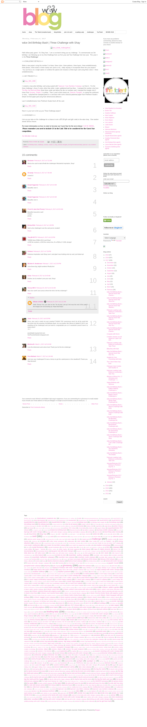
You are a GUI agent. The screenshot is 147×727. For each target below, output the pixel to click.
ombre (83, 629)
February (110, 289)
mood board (33, 625)
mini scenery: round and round (64, 623)
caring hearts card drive (76, 536)
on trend (98, 629)
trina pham (118, 685)
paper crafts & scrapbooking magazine (73, 631)
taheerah (57, 667)
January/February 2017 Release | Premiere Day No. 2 (114, 477)
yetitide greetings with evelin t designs (34, 701)
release (119, 637)
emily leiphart (39, 555)
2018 (107, 257)
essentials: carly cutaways (101, 555)
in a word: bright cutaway (98, 575)
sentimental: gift (39, 655)
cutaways (116, 547)
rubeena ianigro (116, 639)
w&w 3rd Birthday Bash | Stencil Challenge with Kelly (115, 406)
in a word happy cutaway (105, 573)
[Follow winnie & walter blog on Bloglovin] (113, 229)
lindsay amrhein (45, 614)
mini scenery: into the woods (62, 621)
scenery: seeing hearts (104, 647)
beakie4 (46, 530)
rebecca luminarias (109, 637)
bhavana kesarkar (75, 530)
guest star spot (37, 567)
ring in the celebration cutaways (95, 639)
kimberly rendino (66, 607)
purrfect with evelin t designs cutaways (73, 637)
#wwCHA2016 (28, 520)
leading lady (53, 611)
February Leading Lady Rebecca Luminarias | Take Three (114, 344)
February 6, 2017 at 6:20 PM (46, 237)
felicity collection (28, 561)
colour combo (93, 541)
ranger (99, 637)
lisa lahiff (62, 614)
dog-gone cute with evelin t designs (62, 551)
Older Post (94, 404)
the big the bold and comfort (82, 671)
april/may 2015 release (69, 528)
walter (100, 691)
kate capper (115, 605)
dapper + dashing (40, 549)
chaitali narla (85, 539)
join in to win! (68, 32)
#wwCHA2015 (117, 518)
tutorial (54, 689)
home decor (99, 571)
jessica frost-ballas (50, 603)
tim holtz (78, 685)
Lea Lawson (109, 122)
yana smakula (117, 699)
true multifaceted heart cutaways (100, 687)
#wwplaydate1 (62, 520)
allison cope (50, 526)
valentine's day (35, 691)
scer (56, 651)
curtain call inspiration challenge (94, 547)
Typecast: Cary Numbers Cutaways (70, 86)
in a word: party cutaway (60, 585)
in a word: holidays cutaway (39, 581)
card (34, 536)
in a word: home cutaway (56, 581)
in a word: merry (90, 583)
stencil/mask (99, 663)
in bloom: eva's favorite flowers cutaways (75, 593)
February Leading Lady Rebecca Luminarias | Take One (114, 459)
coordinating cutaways (75, 543)
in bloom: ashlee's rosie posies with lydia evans (78, 589)
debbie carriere (52, 549)
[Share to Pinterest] (61, 142)
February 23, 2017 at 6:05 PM (41, 318)
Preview (105, 186)
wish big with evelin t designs (52, 699)
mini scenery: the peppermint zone (97, 623)
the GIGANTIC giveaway (100, 681)
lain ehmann (36, 609)
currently (81, 547)
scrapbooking (63, 651)
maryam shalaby (89, 616)
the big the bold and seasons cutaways (108, 677)
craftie (92, 545)
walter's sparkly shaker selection (112, 691)
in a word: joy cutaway (104, 581)
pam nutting (44, 631)
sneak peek (68, 659)
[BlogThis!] (54, 142)
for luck (101, 561)
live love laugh (70, 614)
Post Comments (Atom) (38, 407)
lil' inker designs (104, 612)
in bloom (95, 587)
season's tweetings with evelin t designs (107, 651)
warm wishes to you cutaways (49, 693)
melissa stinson (113, 617)
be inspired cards (36, 530)
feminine (37, 561)
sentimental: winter (66, 655)
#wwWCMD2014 (104, 520)
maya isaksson (72, 618)
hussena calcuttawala (32, 573)
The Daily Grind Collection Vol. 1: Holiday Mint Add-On (76, 681)
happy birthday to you (88, 567)
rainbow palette (91, 637)
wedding (37, 695)
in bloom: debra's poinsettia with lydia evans (109, 591)
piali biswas (111, 633)
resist (33, 639)
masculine (99, 616)
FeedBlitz (106, 188)
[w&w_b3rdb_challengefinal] (60, 48)
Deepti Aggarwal (33, 185)
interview (107, 599)
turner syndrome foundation (42, 689)
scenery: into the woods (73, 645)
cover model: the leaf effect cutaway (54, 545)
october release (74, 629)
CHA (78, 539)
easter (78, 553)
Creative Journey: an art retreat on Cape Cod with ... (114, 338)
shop (30, 32)
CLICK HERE (88, 126)
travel (111, 685)
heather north (52, 571)
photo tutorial (102, 633)
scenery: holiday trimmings (55, 645)
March (109, 287)
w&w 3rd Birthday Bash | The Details (114, 453)
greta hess (115, 565)
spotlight (79, 661)
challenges (90, 32)
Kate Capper (109, 115)
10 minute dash (70, 522)
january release (60, 601)
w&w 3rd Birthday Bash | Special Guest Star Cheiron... (114, 293)
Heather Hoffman (110, 113)
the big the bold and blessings (35, 671)
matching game (117, 616)
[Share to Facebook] (58, 142)
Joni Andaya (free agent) (112, 142)
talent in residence (99, 667)
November (110, 265)
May (108, 281)
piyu (41, 635)
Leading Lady (79, 32)
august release (101, 528)
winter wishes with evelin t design (69, 697)
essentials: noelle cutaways (86, 557)
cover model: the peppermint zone (78, 545)
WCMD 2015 (93, 693)
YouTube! (100, 32)
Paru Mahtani (32, 356)
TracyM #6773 (32, 237)
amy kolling (71, 526)
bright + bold (75, 534)
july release (60, 605)
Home (61, 404)
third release (52, 685)
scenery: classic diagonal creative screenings (99, 643)
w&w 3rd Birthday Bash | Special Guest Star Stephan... (114, 305)
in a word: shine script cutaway (94, 585)
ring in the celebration (58, 639)
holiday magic (78, 571)
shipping (72, 657)
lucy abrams (115, 614)
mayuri (82, 618)
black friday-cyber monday (112, 532)
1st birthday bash (81, 522)
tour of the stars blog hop (90, 685)
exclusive (26, 559)
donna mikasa (117, 551)
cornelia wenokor (87, 543)
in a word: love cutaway (75, 583)
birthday (90, 532)
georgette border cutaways (32, 566)
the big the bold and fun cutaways (36, 675)
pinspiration (34, 635)
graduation (107, 565)
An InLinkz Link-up (29, 136)
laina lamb (44, 609)
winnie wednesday (31, 697)
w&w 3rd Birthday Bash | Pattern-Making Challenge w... (114, 388)
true (25, 687)
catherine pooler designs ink (35, 539)
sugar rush (45, 665)
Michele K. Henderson (35, 263)
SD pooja (30, 173)
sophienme (100, 659)
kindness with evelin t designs (83, 607)
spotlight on (91, 661)
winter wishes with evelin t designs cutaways (96, 697)
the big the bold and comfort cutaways (105, 671)
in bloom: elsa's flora (30, 593)
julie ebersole (31, 605)
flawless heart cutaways (75, 561)
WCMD (71, 693)
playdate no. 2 (67, 635)
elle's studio (104, 553)
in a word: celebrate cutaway (115, 575)
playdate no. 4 (87, 635)
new (93, 625)
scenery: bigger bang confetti (50, 643)
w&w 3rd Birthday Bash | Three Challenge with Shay (114, 436)
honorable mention (110, 571)
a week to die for (85, 524)
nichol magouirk (113, 625)
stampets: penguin (29, 663)
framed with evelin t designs (114, 561)
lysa (60, 616)
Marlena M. (31, 344)
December (110, 262)
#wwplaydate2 (72, 520)
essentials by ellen (60, 555)
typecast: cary (62, 689)
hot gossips (120, 571)
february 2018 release (108, 559)
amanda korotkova (61, 526)
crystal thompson (38, 547)
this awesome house (65, 685)
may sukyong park (60, 617)
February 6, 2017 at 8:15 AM (48, 197)
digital (95, 549)
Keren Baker (109, 120)
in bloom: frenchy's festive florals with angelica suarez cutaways (44, 595)
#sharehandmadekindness (91, 518)
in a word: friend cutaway (86, 577)
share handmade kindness (99, 655)
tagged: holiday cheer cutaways (43, 667)
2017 (107, 260)
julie (121, 603)
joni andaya (101, 603)
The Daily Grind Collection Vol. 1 (51, 681)
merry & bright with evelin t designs (55, 620)
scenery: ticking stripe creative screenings (98, 649)
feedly (119, 559)
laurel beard (93, 609)
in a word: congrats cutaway (51, 577)
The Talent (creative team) (43, 32)
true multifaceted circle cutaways (78, 687)
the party (30, 683)
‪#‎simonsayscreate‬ (106, 518)
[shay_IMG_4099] (29, 81)
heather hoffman (39, 571)
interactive (100, 599)
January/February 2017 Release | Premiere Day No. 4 (114, 465)
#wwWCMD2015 (116, 520)
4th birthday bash (29, 524)
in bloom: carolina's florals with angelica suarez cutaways (80, 591)
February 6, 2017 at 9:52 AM (54, 209)
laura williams (84, 609)
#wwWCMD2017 (43, 522)
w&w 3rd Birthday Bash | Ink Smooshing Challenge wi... (114, 430)
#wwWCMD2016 (29, 522)
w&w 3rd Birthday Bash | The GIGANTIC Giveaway (114, 448)
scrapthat (73, 651)
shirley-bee (92, 657)
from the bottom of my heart (74, 563)
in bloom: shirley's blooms (112, 597)
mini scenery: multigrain (47, 623)
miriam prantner (114, 623)
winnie (121, 695)
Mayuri (107, 127)
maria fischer (67, 616)
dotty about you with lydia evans (34, 553)
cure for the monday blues (69, 547)
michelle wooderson (95, 619)
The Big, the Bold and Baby (31, 90)
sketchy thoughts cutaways (53, 659)
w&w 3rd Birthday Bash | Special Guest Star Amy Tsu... (114, 323)
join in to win (90, 603)
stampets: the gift (42, 663)
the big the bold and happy (98, 675)
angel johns (99, 526)
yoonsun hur (78, 701)
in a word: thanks (110, 585)
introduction (115, 599)
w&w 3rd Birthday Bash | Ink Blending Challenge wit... (114, 418)
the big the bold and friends (73, 673)
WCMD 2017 (116, 693)
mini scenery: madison (79, 621)
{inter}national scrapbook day (46, 518)
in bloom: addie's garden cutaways (34, 589)
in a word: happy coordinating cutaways (39, 579)
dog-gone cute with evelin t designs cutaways (89, 551)
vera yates (61, 691)
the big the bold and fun (115, 673)
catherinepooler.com (50, 539)
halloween (47, 567)
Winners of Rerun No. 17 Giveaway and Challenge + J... (114, 378)
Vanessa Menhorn (110, 129)
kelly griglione (40, 607)
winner (113, 695)
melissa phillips (102, 617)
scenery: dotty (117, 643)
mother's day (65, 625)
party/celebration (74, 633)
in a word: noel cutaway (45, 585)
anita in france (118, 526)
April (108, 284)
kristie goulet (27, 609)
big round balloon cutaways (78, 532)
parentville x (113, 631)
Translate (119, 241)
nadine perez (86, 625)
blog (25, 534)
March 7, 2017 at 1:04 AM (45, 356)
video (78, 691)
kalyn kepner (86, 605)
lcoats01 (32, 612)
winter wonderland (117, 697)
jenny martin (39, 603)
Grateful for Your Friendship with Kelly (114, 358)
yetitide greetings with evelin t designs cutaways (60, 701)
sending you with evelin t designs (78, 653)
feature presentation (75, 559)
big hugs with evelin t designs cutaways (57, 532)
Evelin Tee (108, 110)
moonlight (56, 625)
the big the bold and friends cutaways (95, 673)
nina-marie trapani (36, 627)
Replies (32, 298)
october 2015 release (59, 629)
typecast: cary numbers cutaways (103, 689)
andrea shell (89, 526)
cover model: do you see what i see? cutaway (107, 543)
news (105, 625)
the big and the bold (71, 669)
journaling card (114, 603)
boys (69, 534)
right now (45, 639)
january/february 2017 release (74, 601)
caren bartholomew (62, 536)
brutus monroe (86, 534)
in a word (75, 573)
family (51, 559)
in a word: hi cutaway (100, 579)
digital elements (105, 549)
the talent (58, 683)
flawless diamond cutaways (56, 561)
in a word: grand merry (104, 577)
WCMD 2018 (110, 32)
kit (120, 607)
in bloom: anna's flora (53, 589)
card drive (45, 536)
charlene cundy (112, 539)
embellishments (28, 555)
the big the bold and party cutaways (62, 677)
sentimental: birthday (106, 653)
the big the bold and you (103, 679)
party (119, 631)
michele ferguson (82, 619)
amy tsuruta (79, 526)
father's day (58, 559)
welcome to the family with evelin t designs (55, 695)
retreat (39, 639)
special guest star (54, 661)
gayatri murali (113, 563)
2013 (107, 493)
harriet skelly (27, 571)
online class (117, 629)
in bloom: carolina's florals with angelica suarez (46, 591)
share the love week (51, 657)
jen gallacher (96, 601)
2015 (107, 488)
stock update (35, 665)
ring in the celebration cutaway (75, 639)
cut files (107, 547)
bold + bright (61, 534)
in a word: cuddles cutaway (68, 577)
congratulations (48, 543)
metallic (71, 620)
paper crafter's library (55, 631)
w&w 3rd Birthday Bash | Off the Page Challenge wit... (114, 400)
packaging (36, 631)
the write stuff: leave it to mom (95, 683)
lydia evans (41, 616)
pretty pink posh (108, 635)
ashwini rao (91, 528)
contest (64, 543)
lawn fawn (114, 609)
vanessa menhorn (48, 691)
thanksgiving (35, 669)
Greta (29, 276)
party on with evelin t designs (33, 633)
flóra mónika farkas (91, 561)
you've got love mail (104, 701)
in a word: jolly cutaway (90, 581)
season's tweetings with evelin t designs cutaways (38, 653)
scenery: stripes (43, 649)
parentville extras (101, 631)
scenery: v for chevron (45, 651)
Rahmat (30, 251)
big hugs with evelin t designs (33, 532)
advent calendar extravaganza (109, 524)
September (110, 271)
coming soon (37, 543)
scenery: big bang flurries (87, 641)
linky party (54, 614)
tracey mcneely (103, 685)
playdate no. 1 (56, 635)
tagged (114, 665)
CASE (108, 536)
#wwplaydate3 (83, 520)
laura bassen (62, 609)
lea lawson (39, 612)
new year (99, 625)
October (109, 268)
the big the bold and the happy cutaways (59, 679)
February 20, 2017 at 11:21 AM (56, 302)
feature (65, 559)
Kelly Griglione (109, 117)
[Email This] (52, 142)
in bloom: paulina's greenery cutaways (71, 597)
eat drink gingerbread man (90, 553)
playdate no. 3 (77, 635)
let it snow (68, 612)
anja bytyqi (30, 528)
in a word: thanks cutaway (50, 587)
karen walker (95, 605)
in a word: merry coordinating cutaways (108, 583)
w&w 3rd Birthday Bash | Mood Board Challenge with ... (114, 424)
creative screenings (103, 545)
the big (62, 669)
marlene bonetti (78, 616)
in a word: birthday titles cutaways (77, 575)
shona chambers (103, 657)
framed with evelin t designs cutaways (38, 563)
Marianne (31, 160)
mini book (105, 619)
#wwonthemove (52, 520)
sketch (26, 659)
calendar (105, 534)
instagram (92, 599)
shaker (88, 655)
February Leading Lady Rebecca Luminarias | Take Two (114, 372)
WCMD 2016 (104, 693)
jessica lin (61, 603)
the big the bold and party (40, 677)
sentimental (95, 653)
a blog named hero (57, 524)
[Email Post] (48, 141)
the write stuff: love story (115, 683)
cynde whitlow (28, 549)
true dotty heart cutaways (38, 687)
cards (52, 536)
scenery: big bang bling (46, 641)
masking (108, 616)
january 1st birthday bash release (44, 601)
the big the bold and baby (75, 144)
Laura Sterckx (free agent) (113, 144)
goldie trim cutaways (84, 566)
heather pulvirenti (64, 571)
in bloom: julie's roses (91, 595)
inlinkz (86, 599)
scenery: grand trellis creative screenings (35, 645)
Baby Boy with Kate (113, 349)
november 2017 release (70, 627)
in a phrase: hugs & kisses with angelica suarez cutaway (55, 573)
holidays (86, 571)
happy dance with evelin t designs (44, 569)
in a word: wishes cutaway (67, 587)
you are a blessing (89, 701)
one (104, 629)
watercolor (63, 693)
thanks (28, 669)
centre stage (70, 539)
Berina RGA (31, 225)
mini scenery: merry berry (111, 621)
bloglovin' (53, 534)
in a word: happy (118, 577)
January (109, 482)
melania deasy (92, 617)
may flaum (51, 617)
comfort (101, 541)
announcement (57, 528)
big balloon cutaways (88, 530)
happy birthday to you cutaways (107, 567)
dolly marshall (107, 551)
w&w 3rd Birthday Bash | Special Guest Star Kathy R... (114, 317)
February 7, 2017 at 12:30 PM (52, 263)
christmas (43, 541)
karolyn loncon (104, 605)
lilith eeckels (113, 612)
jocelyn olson (79, 603)
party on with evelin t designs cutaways (57, 633)
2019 (107, 255)
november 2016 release (51, 627)
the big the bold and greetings (56, 675)
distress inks (117, 549)
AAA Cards (96, 524)
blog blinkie (57, 32)
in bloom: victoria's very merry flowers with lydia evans (59, 599)
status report (89, 663)
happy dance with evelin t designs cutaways (71, 569)
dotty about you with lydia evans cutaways (61, 553)
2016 (107, 485)
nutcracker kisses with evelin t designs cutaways (37, 629)
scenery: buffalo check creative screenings (72, 643)
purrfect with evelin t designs (50, 637)
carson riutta (96, 536)
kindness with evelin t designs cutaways (106, 607)
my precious (75, 625)
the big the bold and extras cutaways (52, 673)
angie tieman (108, 526)
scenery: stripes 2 (49, 144)
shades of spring (78, 655)
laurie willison (103, 609)
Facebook (34, 559)
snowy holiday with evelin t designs (85, 659)
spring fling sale (104, 661)
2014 (107, 491)
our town (27, 631)
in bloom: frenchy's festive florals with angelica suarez (106, 593)
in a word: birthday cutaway (56, 575)
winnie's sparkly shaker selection (47, 697)
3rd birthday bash (32, 144)
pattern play (85, 633)
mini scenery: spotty (80, 623)
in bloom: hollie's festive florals (72, 595)
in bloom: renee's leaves (94, 597)
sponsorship (69, 661)
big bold (119, 530)
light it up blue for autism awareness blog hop (85, 612)
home (24, 32)
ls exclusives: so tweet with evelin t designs (95, 614)
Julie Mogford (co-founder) (113, 108)
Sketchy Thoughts (76, 92)
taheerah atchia (69, 667)
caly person (113, 534)
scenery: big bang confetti (66, 641)
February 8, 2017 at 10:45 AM (41, 276)
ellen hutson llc (116, 553)
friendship (61, 563)
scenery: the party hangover (75, 649)
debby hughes (63, 549)
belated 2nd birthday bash (58, 530)
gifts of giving (56, 565)
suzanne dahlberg (59, 665)
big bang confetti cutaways (105, 530)
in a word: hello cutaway (82, 579)
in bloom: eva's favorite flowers (50, 593)
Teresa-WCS (32, 288)
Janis (29, 318)
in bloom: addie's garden (110, 587)
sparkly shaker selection (38, 661)
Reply (29, 166)
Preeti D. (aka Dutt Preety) (36, 209)
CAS (104, 536)
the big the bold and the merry (82, 679)
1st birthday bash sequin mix (98, 522)
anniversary (47, 528)
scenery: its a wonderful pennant (94, 645)
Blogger (97, 710)
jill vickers (70, 603)
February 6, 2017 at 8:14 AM (48, 185)
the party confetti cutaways (44, 683)
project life (36, 637)
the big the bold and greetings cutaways (77, 675)
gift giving (47, 566)
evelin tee (118, 557)
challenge (40, 144)
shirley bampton (81, 657)
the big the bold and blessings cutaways (59, 671)
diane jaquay (86, 549)
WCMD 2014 (82, 693)
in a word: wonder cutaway (83, 587)
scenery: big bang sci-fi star (104, 641)
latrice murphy (53, 609)
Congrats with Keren (113, 334)
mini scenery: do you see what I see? (41, 621)
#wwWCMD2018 (57, 522)
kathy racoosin (28, 607)
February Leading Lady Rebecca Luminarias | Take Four (114, 311)
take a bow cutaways (85, 667)
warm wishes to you (30, 693)
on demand (91, 629)
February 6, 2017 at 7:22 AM (43, 160)
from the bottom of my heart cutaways (95, 563)
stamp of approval (116, 661)
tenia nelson (110, 667)
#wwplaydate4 (93, 520)
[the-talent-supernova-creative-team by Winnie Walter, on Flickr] (116, 102)
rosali (108, 639)
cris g (27, 547)
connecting (57, 543)
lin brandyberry (34, 614)
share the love (35, 657)
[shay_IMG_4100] (29, 106)
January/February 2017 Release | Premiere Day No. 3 (114, 471)
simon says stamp (116, 657)
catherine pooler (118, 536)
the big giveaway (85, 669)
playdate (47, 635)
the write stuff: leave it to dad (74, 683)
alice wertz (42, 526)
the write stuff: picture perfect (36, 685)
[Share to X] (56, 142)
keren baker (53, 607)
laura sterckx (73, 609)
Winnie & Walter (38, 302)
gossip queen (98, 565)
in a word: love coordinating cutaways (54, 583)
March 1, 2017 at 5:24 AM (43, 344)
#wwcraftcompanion (39, 520)
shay (56, 144)
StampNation (63, 663)
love (78, 614)
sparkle (107, 659)
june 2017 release (73, 605)
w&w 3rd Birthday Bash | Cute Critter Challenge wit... (115, 442)
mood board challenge (45, 625)
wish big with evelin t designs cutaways (76, 699)
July (108, 276)
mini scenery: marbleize (95, 621)
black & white (98, 532)
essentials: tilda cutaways (106, 557)
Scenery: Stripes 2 (36, 92)
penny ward (93, 633)
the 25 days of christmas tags (50, 669)
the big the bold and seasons (85, 677)
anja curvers (39, 528)
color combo (81, 541)
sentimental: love (52, 655)
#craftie (79, 518)
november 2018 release (87, 627)
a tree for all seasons (71, 524)
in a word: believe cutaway (38, 575)
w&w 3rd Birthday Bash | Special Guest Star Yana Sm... (114, 299)
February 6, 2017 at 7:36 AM (43, 173)
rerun (26, 639)
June (108, 279)
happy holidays (90, 569)
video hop (86, 691)
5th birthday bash (43, 524)
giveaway (67, 565)
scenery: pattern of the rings (40, 647)
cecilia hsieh (61, 539)
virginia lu (93, 691)
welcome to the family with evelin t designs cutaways (86, 695)
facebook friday (43, 559)
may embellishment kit (40, 617)
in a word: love (36, 583)
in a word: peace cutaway (76, 585)
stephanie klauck (109, 663)
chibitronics (34, 541)
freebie (54, 563)
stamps (71, 663)
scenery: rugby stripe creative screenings (85, 647)
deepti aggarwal (74, 549)
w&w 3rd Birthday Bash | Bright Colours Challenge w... (114, 394)
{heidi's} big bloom (29, 518)
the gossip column (117, 681)
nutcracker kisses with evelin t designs (110, 627)
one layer (109, 629)
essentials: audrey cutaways (79, 555)
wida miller (106, 695)
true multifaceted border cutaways (58, 687)
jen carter (88, 601)
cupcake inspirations (53, 547)
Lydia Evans (109, 124)
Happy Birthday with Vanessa (113, 383)
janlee (31, 601)
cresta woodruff (118, 545)
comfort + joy (110, 541)
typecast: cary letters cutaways (79, 689)
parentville (89, 631)
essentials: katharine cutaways (43, 557)
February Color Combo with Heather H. (114, 367)
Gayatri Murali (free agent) (113, 136)
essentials (49, 555)
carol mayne (88, 536)
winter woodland (33, 699)
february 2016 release (90, 559)
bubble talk (96, 534)
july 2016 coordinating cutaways (46, 605)
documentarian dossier (42, 551)
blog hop (43, 534)
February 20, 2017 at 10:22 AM (46, 288)
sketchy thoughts (63, 144)
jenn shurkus (106, 601)
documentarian (29, 551)
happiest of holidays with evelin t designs (65, 567)
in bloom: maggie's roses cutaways (45, 597)
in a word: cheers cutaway (33, 577)
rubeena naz (27, 641)
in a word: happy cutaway (63, 579)
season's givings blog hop (86, 651)
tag (109, 665)
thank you (120, 667)
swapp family (71, 665)
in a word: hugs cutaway (73, 581)
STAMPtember (80, 663)
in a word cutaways (89, 573)
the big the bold (99, 669)
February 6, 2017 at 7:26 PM (42, 251)
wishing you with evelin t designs (99, 699)
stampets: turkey (53, 663)
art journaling (82, 528)
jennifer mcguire (28, 603)
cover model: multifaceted (32, 545)
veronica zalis (70, 691)
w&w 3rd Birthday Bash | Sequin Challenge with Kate (115, 412)
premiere (97, 635)
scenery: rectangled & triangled (61, 647)
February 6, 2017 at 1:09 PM (45, 225)
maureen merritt (28, 617)
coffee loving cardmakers (57, 541)
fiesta (43, 561)
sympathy (102, 665)
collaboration (70, 541)
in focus (78, 599)
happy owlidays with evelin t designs (108, 569)
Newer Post (26, 404)
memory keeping (35, 620)
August (109, 273)
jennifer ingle (116, 601)
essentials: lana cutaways (66, 557)
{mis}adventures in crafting (67, 518)
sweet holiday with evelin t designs (87, 665)
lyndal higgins (53, 616)
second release (59, 653)
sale (35, 641)
